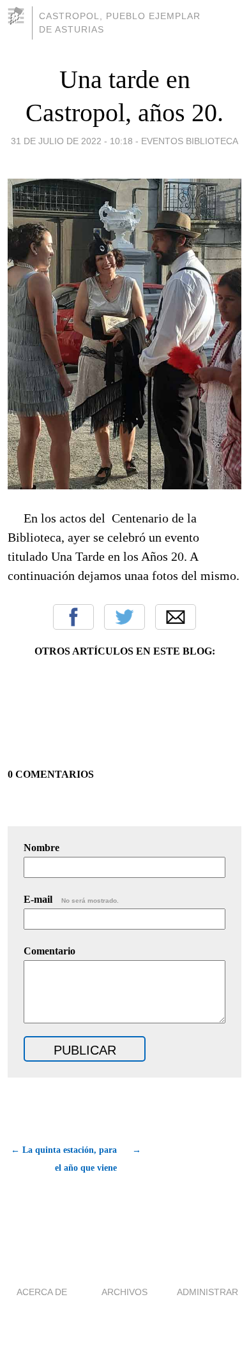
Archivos (124, 1292)
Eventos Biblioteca (189, 141)
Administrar (207, 1292)
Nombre (41, 847)
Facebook (73, 617)
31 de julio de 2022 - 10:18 (72, 141)
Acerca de (42, 1292)
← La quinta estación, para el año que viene (64, 1159)
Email (175, 617)
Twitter (124, 617)
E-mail (71, 899)
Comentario (49, 951)
